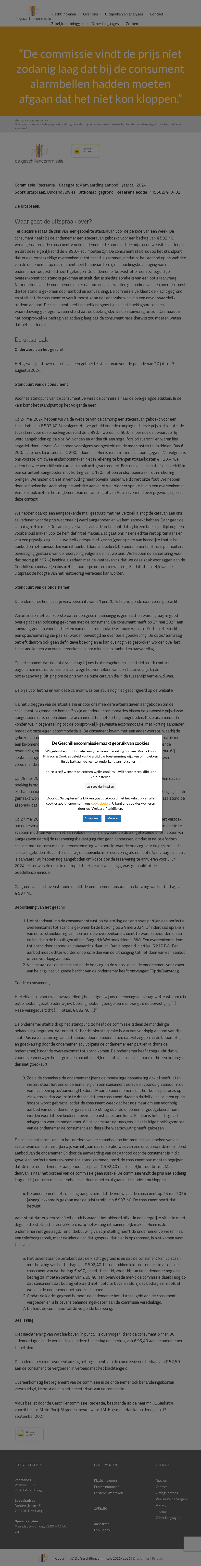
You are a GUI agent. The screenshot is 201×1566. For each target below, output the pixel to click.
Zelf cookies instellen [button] (100, 786)
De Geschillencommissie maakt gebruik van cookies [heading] (100, 743)
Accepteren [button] (92, 818)
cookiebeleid (101, 803)
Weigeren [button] (113, 818)
